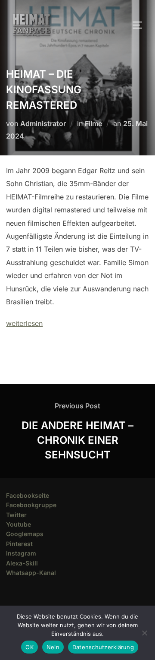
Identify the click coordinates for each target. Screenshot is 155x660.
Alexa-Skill (22, 563)
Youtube (18, 524)
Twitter (16, 514)
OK (29, 647)
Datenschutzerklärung (103, 647)
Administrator (43, 123)
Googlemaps (24, 533)
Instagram (21, 553)
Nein (52, 647)
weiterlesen (24, 323)
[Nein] (144, 632)
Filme (93, 123)
